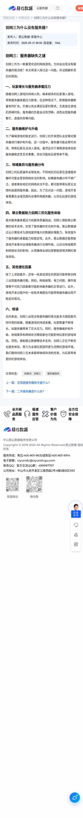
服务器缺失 (53, 373)
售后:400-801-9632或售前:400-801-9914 (43, 455)
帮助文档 (9, 18)
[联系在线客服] (75, 797)
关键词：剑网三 (32, 373)
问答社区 (24, 18)
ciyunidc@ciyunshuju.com (36, 460)
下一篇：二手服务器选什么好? (25, 391)
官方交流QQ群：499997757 (35, 465)
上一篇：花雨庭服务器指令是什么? (28, 382)
